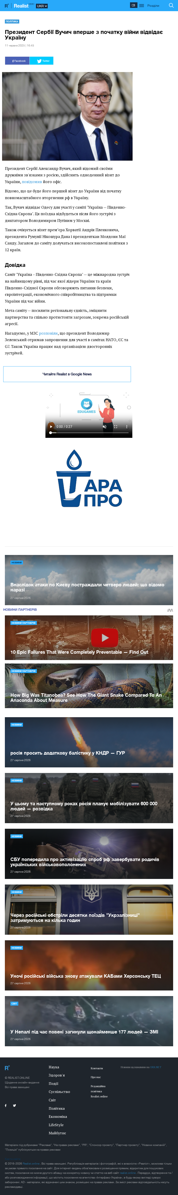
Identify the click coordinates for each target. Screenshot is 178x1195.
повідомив (32, 181)
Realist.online (31, 1163)
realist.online (128, 1173)
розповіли (48, 333)
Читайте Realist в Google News (67, 374)
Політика (12, 21)
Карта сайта (12, 1159)
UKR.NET (155, 1067)
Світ (14, 1003)
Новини (17, 562)
